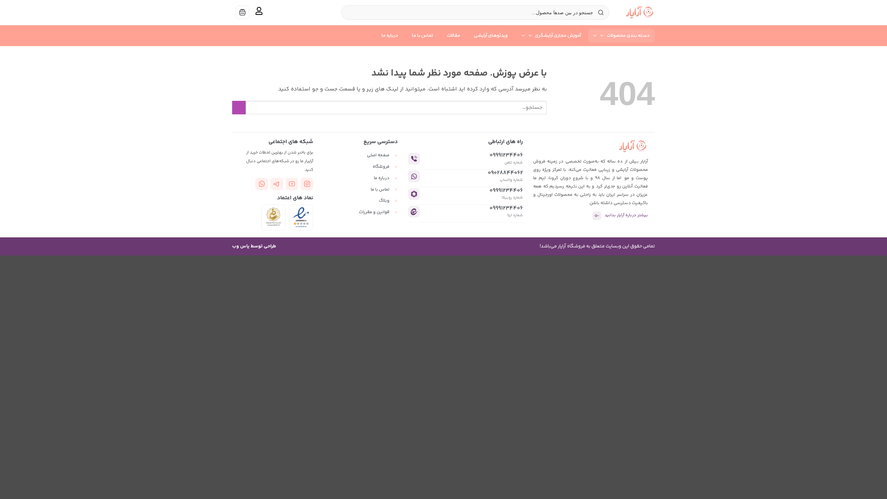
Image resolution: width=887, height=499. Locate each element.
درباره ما (389, 36)
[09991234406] (414, 159)
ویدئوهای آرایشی (491, 36)
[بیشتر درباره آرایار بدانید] (596, 215)
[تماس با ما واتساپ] (261, 184)
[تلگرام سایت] (277, 184)
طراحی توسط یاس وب (254, 246)
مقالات (453, 36)
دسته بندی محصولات (628, 36)
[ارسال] (239, 107)
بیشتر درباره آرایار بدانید (626, 215)
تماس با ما (422, 36)
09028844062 (505, 173)
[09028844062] (414, 176)
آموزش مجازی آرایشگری (558, 36)
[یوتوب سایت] (292, 184)
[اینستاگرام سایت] (307, 184)
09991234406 (506, 155)
